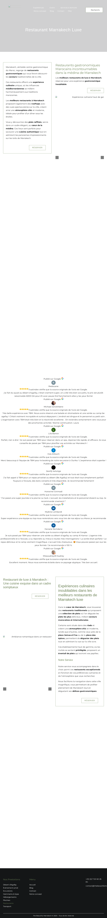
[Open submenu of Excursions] (24, 891)
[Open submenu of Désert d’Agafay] (24, 884)
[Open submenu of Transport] (24, 906)
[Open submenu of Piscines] (24, 900)
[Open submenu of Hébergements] (24, 897)
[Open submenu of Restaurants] (24, 903)
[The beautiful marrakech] (18, 6)
